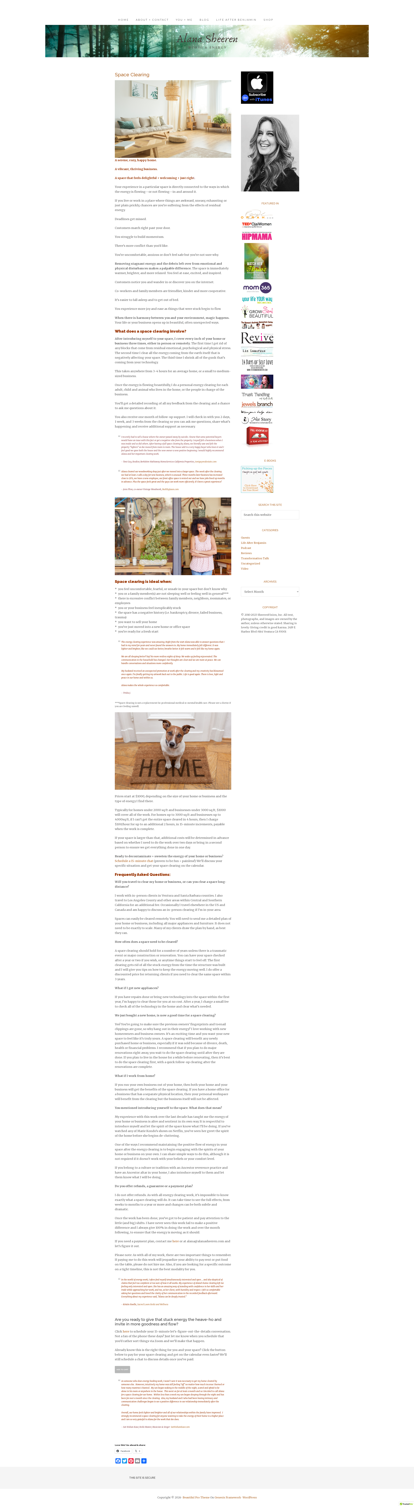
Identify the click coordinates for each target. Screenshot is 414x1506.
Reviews (246, 553)
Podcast (246, 548)
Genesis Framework (228, 1497)
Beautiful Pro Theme (196, 1497)
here (175, 1241)
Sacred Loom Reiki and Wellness (152, 1304)
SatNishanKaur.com (180, 1427)
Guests (245, 537)
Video (244, 568)
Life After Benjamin (253, 542)
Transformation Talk (255, 558)
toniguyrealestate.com (206, 461)
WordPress (250, 1497)
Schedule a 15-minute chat (134, 861)
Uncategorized (250, 563)
